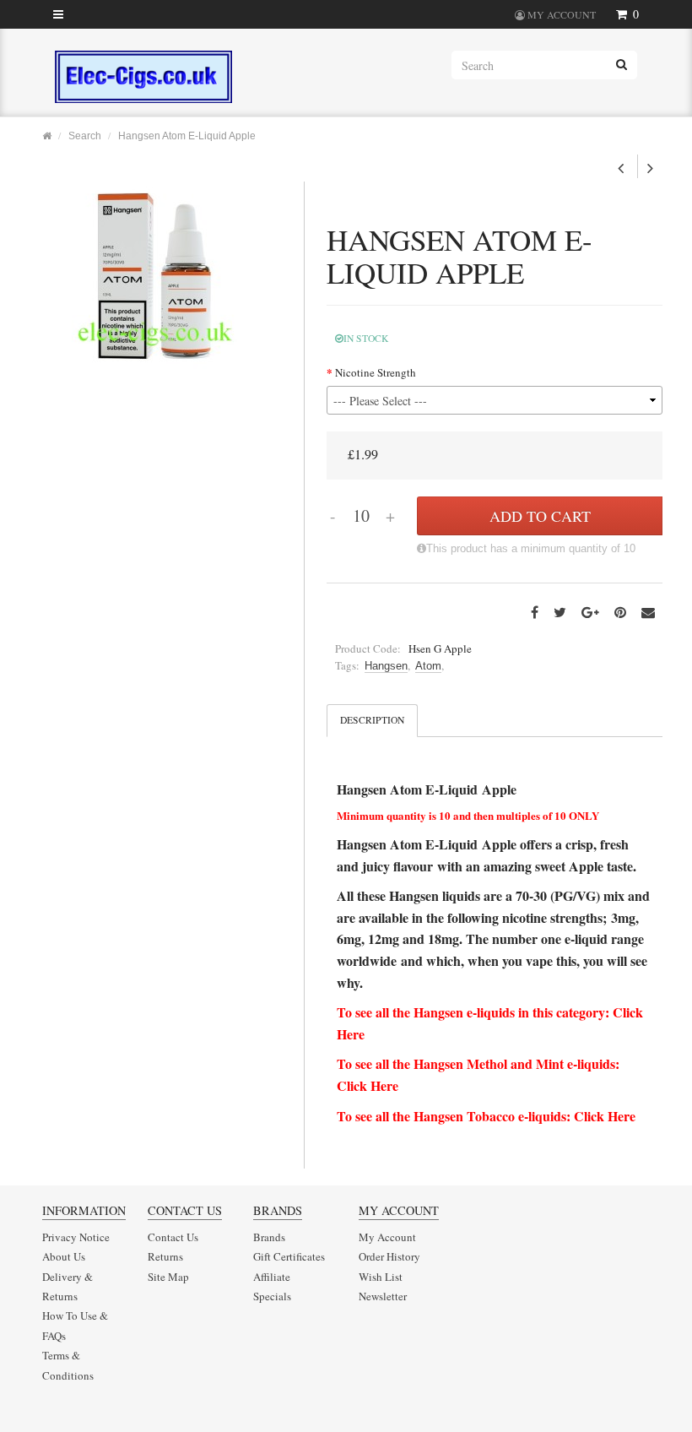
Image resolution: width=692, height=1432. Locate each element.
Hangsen (386, 665)
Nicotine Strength (375, 372)
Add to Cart (540, 516)
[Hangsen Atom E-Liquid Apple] (154, 274)
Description (372, 719)
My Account (387, 1237)
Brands (269, 1237)
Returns (165, 1256)
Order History (389, 1256)
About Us (63, 1256)
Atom (428, 665)
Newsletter (383, 1296)
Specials (272, 1296)
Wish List (381, 1276)
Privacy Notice (76, 1237)
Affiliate (271, 1276)
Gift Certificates (289, 1256)
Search (84, 135)
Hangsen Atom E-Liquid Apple (187, 135)
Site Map (168, 1276)
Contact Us (173, 1237)
